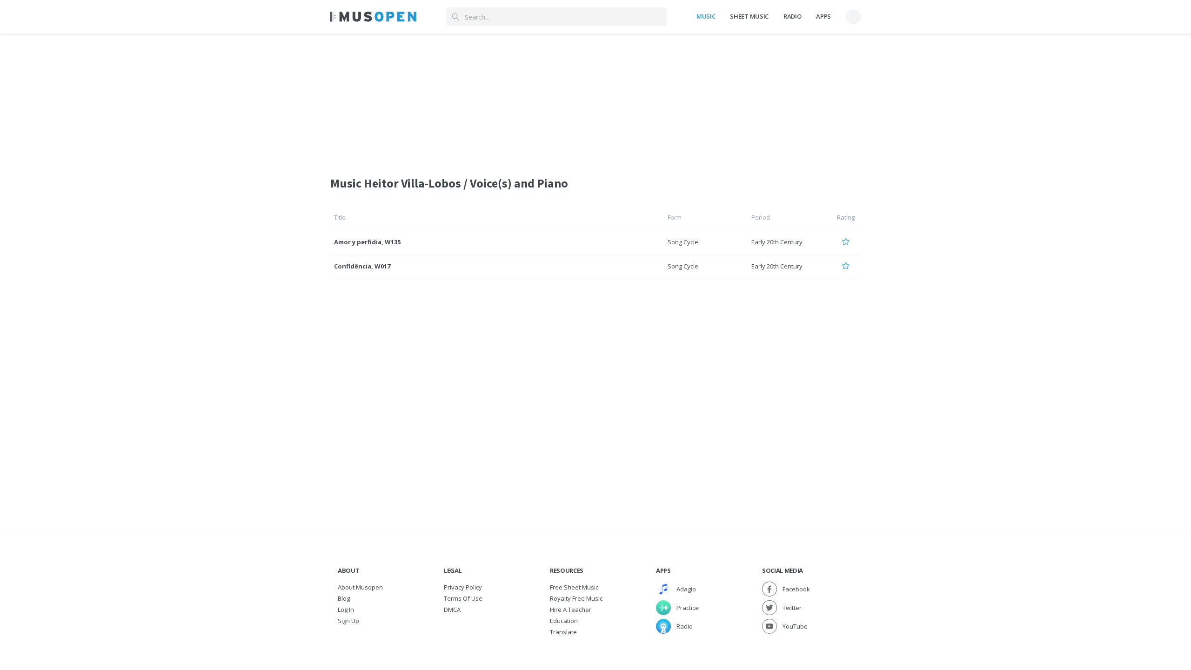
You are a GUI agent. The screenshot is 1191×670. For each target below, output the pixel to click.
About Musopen (360, 587)
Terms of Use (463, 598)
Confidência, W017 (362, 266)
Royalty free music (576, 598)
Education (564, 620)
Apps (823, 16)
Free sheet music (574, 587)
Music (705, 16)
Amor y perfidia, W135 (367, 242)
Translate (563, 632)
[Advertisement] (595, 99)
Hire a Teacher (570, 609)
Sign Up (348, 620)
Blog (344, 598)
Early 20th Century (777, 242)
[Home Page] (373, 17)
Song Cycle (683, 242)
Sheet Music (749, 16)
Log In (346, 609)
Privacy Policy (463, 587)
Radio (792, 16)
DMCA (452, 609)
